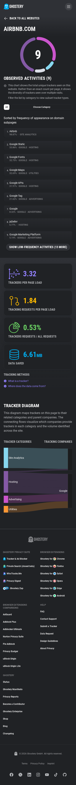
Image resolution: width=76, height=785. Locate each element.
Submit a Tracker (48, 626)
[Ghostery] (14, 7)
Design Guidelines (49, 641)
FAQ (42, 611)
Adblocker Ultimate (12, 629)
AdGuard (7, 614)
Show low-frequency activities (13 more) (38, 247)
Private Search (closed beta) (20, 566)
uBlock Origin (9, 658)
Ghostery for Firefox (52, 566)
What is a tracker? (18, 381)
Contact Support (48, 619)
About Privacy (47, 648)
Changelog (8, 733)
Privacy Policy (37, 763)
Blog (5, 726)
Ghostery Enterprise (12, 711)
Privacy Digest (14, 581)
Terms (24, 763)
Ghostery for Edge (51, 588)
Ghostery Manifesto (13, 689)
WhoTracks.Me (14, 573)
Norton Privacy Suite (13, 636)
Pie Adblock (9, 644)
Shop (5, 719)
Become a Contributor (14, 704)
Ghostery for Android (52, 595)
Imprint (50, 763)
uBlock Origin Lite (11, 666)
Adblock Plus (9, 622)
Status (6, 682)
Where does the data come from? (27, 386)
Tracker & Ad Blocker (17, 559)
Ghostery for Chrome (52, 559)
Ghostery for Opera (51, 581)
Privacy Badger (10, 651)
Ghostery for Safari (51, 573)
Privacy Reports (10, 696)
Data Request (46, 633)
